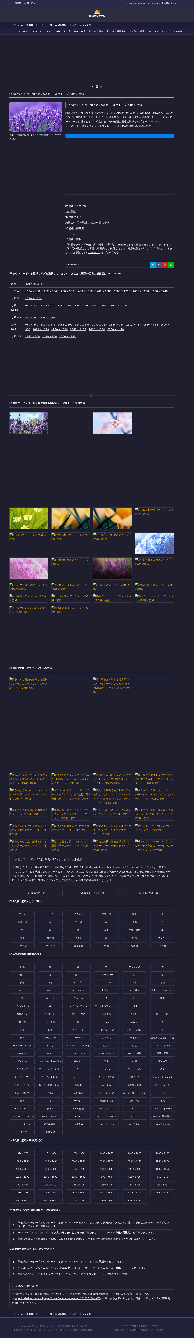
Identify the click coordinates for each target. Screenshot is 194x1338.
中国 (134, 1061)
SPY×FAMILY (50, 1124)
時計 (134, 1108)
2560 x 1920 (106, 1161)
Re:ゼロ (78, 1100)
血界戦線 (78, 1124)
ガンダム (106, 1085)
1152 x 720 (48, 305)
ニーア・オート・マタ (134, 1093)
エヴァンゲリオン (78, 1006)
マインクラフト (163, 1045)
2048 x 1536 (78, 1161)
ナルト (134, 1006)
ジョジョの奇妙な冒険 (50, 1061)
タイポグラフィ (22, 1077)
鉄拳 (162, 1069)
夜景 (83, 31)
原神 (22, 1100)
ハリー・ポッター (163, 1085)
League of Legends (162, 1077)
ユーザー (121, 244)
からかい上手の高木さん (163, 1116)
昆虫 (106, 930)
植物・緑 (22, 922)
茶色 (162, 998)
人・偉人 (106, 1037)
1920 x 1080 (59, 329)
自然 (58, 31)
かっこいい (153, 31)
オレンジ (106, 982)
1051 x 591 (65, 324)
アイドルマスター (50, 1077)
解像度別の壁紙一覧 (94, 893)
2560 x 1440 (115, 329)
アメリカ (78, 998)
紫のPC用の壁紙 (99, 222)
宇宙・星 (106, 914)
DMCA (75, 1330)
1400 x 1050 (84, 291)
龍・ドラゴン (162, 1014)
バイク (78, 938)
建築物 (134, 945)
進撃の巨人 (22, 1014)
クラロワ (22, 1132)
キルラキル (134, 1124)
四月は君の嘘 (106, 1100)
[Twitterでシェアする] (153, 265)
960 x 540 (31, 324)
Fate (106, 1022)
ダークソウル (50, 1037)
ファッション (134, 1069)
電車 (101, 31)
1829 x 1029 (41, 329)
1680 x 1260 (141, 291)
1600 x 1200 (122, 291)
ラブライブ (22, 1069)
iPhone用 (177, 31)
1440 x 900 (82, 305)
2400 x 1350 (97, 329)
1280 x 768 (48, 317)
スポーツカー (106, 974)
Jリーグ (78, 1077)
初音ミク (106, 990)
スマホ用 (86, 25)
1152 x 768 (32, 336)
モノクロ (50, 1022)
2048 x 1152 (78, 329)
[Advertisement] (97, 59)
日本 (134, 982)
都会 (162, 982)
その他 (162, 945)
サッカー (162, 938)
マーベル (78, 1037)
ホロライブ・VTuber (106, 1116)
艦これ (106, 1045)
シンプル (133, 31)
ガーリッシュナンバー (22, 1116)
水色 (50, 982)
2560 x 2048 (22, 1169)
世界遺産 (121, 31)
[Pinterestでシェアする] (165, 265)
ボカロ (22, 990)
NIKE (50, 1093)
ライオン (134, 1037)
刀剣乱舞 (78, 1093)
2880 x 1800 (78, 1177)
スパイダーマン (106, 1053)
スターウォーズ (106, 1030)
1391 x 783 (133, 324)
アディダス (50, 1108)
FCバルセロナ (22, 1093)
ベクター (134, 1014)
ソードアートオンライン (23, 1045)
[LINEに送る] (171, 265)
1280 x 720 (99, 324)
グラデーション (134, 1030)
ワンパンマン (78, 1053)
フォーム (93, 252)
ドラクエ (134, 1116)
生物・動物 (134, 930)
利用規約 (93, 1294)
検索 (30, 25)
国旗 (50, 1030)
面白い (106, 1069)
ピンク (78, 974)
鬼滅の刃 (162, 1061)
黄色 (22, 982)
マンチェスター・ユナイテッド (54, 1116)
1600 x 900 (50, 1192)
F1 (78, 1069)
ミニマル (106, 1014)
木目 (22, 1030)
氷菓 (162, 1100)
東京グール (22, 1053)
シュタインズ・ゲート (78, 1045)
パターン (48, 31)
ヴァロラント (50, 1014)
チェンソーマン (22, 1108)
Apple (134, 1022)
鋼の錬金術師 (134, 1085)
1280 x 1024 (33, 298)
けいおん (134, 1100)
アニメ (17, 31)
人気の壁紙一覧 (150, 893)
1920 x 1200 (119, 305)
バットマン (78, 1030)
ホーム (19, 25)
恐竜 (106, 1061)
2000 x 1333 (67, 336)
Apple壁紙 (78, 1108)
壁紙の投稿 (87, 1330)
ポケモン (78, 1061)
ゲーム (26, 31)
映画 (106, 945)
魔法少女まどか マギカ (162, 1037)
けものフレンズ (106, 1124)
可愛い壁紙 (162, 1053)
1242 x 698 (82, 324)
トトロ (162, 1093)
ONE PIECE (78, 990)
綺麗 (142, 31)
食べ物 (22, 1022)
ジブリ (50, 1045)
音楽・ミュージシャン (162, 990)
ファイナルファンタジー (107, 1006)
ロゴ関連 (134, 990)
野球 (134, 938)
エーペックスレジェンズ (51, 1085)
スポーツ (22, 945)
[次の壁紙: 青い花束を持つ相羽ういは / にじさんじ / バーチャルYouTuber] (101, 87)
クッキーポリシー (60, 1330)
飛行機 (50, 938)
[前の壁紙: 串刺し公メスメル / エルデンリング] (93, 87)
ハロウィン (134, 1077)
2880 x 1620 (50, 1200)
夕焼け (50, 990)
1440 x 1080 (103, 291)
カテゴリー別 (45, 25)
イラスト (37, 31)
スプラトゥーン (22, 1085)
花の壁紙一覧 (38, 893)
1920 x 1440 (159, 291)
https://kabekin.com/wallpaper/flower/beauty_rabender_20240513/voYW (57, 1298)
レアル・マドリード (162, 1108)
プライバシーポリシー (37, 1330)
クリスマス (50, 1053)
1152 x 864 (49, 291)
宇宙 (76, 31)
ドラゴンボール (22, 1006)
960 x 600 (31, 305)
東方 (22, 1037)
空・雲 (78, 922)
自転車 (78, 1085)
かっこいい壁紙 (134, 1053)
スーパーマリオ (106, 1077)
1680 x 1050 (100, 305)
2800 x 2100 (134, 1161)
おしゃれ (165, 31)
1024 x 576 (48, 324)
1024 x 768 (32, 291)
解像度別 (61, 25)
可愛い (22, 974)
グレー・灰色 (78, 1014)
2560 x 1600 (50, 1177)
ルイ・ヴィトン (106, 1108)
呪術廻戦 (50, 1132)
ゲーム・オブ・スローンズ (52, 1069)
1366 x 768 (116, 324)
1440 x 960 (49, 336)
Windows (22, 1061)
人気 (73, 25)
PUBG (78, 1116)
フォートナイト (22, 1124)
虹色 (134, 1045)
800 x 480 (31, 317)
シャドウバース (106, 1093)
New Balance (163, 1124)
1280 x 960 (66, 291)
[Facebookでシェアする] (159, 265)
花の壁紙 (70, 211)
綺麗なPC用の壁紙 (76, 222)
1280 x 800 (65, 305)
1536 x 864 (150, 324)
